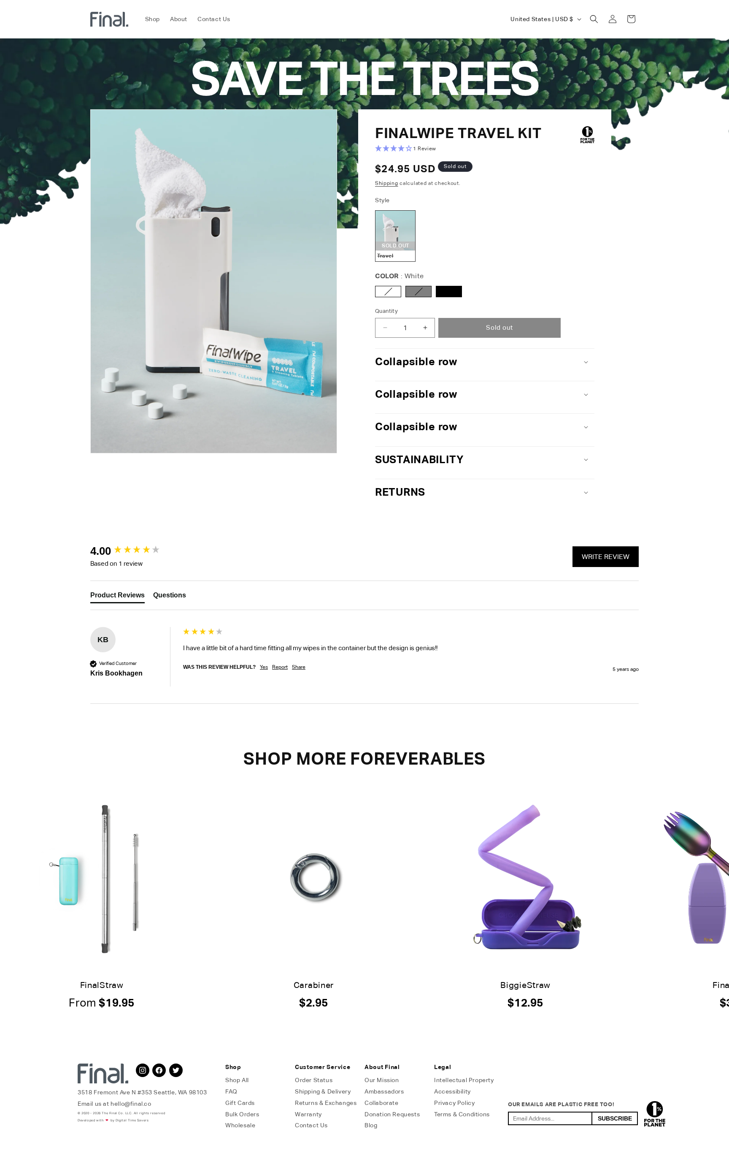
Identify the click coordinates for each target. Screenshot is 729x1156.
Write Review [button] (605, 557)
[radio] (395, 235)
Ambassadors (384, 1091)
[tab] (117, 597)
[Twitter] (176, 1070)
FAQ (231, 1091)
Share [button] (298, 667)
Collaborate (381, 1102)
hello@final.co (131, 1103)
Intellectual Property (464, 1080)
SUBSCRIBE (615, 1118)
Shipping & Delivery (323, 1091)
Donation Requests (392, 1114)
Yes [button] (264, 667)
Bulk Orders (242, 1114)
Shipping (386, 183)
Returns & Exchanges (325, 1102)
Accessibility (452, 1091)
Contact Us (311, 1125)
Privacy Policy (454, 1102)
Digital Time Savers (132, 1120)
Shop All (237, 1080)
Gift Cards (240, 1102)
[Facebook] (159, 1070)
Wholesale (240, 1125)
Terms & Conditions (462, 1114)
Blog (370, 1125)
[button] (594, 19)
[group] (134, 551)
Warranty (308, 1114)
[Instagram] (142, 1070)
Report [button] (280, 667)
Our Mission (381, 1080)
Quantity (386, 311)
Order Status (313, 1080)
